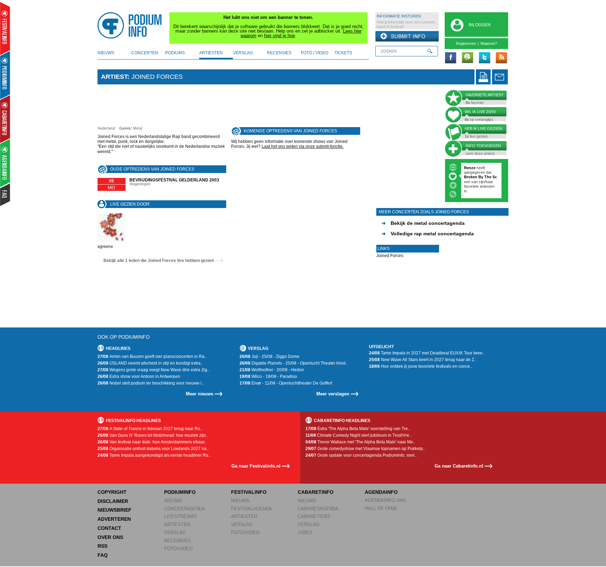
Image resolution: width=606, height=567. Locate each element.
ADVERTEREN (114, 519)
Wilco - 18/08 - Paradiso (268, 376)
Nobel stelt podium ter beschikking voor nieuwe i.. (150, 383)
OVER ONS (110, 537)
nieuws (105, 52)
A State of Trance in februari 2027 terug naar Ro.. (149, 429)
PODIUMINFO (180, 492)
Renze (470, 168)
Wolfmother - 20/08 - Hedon (272, 370)
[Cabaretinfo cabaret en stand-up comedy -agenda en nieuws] (5, 118)
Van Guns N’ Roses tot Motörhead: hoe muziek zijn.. (152, 435)
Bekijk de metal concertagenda (423, 223)
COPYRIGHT (112, 492)
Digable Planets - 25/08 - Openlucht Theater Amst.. (294, 363)
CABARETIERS (314, 516)
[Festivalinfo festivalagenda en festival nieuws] (5, 28)
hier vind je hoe (279, 35)
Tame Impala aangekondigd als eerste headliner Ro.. (153, 455)
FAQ (102, 555)
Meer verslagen (332, 393)
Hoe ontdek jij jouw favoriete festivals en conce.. (420, 366)
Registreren (466, 43)
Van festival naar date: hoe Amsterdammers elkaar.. (152, 442)
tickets (343, 52)
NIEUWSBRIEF (114, 510)
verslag (243, 52)
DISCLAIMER (112, 501)
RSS (102, 546)
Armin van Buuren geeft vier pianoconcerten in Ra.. (152, 356)
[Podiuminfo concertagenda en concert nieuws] (5, 74)
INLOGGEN (480, 24)
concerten (144, 52)
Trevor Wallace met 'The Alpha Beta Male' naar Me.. (360, 442)
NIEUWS (173, 500)
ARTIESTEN (177, 524)
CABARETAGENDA (318, 508)
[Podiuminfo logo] (131, 25)
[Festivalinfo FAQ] (5, 195)
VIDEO (305, 532)
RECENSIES (177, 540)
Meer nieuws (199, 393)
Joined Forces (389, 255)
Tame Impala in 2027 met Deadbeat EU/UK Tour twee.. (427, 353)
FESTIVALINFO (249, 492)
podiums (175, 52)
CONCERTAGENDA (184, 508)
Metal (137, 128)
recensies (279, 52)
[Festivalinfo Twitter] (484, 58)
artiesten (211, 52)
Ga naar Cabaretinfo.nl (459, 466)
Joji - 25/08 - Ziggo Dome (269, 356)
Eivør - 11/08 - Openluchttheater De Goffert (286, 383)
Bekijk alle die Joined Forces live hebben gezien (158, 260)
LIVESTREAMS (180, 516)
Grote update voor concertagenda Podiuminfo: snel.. (361, 455)
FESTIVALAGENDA (251, 508)
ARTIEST (114, 76)
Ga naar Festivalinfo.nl (256, 466)
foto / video (314, 52)
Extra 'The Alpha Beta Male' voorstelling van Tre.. (357, 429)
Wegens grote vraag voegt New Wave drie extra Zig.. (153, 370)
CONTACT (109, 528)
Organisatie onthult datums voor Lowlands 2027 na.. (153, 449)
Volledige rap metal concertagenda (428, 233)
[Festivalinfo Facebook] (451, 58)
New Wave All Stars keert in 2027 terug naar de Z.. (422, 360)
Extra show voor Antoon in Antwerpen (138, 376)
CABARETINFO (316, 492)
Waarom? (488, 43)
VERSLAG (175, 532)
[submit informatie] (407, 36)
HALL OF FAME (381, 508)
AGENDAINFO (381, 492)
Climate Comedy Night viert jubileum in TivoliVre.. (358, 435)
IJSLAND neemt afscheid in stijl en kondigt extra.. (150, 363)
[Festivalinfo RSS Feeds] (501, 58)
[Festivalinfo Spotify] (467, 58)
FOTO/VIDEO (178, 548)
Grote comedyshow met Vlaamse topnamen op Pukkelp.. (365, 449)
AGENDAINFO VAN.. (386, 500)
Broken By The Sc (480, 177)
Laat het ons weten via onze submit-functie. (303, 146)
